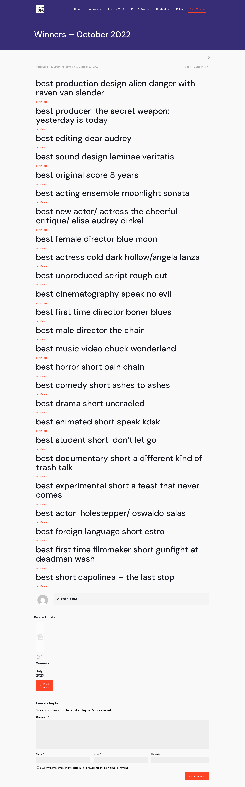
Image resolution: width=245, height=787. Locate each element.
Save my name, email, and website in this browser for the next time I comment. (84, 767)
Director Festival (63, 66)
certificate (41, 101)
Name (40, 753)
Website (155, 753)
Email (97, 753)
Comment (42, 716)
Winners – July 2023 (42, 669)
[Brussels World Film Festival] (40, 9)
